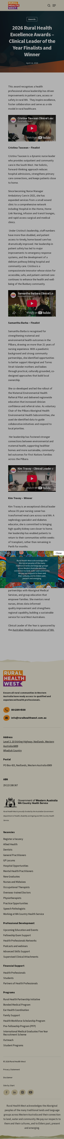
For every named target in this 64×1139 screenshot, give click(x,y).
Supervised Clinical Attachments (20, 956)
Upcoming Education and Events (20, 930)
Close (59, 553)
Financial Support (13, 965)
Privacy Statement (11, 1069)
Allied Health (10, 844)
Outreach (8, 1040)
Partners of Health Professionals (20, 983)
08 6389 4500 (18, 709)
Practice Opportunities (15, 903)
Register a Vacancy (13, 839)
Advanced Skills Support (16, 951)
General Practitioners (14, 855)
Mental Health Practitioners (18, 871)
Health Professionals (14, 972)
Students (8, 978)
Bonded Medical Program (16, 1004)
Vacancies (9, 832)
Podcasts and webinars (15, 946)
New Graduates (11, 876)
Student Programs (13, 1045)
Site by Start (8, 1085)
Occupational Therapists (16, 887)
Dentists (7, 849)
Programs (9, 992)
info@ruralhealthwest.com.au (28, 717)
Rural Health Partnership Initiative (21, 999)
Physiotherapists (12, 898)
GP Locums (9, 860)
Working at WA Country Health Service (23, 914)
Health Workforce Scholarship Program (24, 1020)
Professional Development (19, 923)
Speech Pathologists (14, 908)
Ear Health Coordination (16, 1010)
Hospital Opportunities (15, 865)
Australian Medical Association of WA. (33, 630)
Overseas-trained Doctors (17, 892)
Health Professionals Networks (19, 940)
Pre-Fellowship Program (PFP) (19, 1026)
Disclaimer (8, 1077)
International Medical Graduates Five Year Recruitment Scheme (25, 1033)
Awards (32, 19)
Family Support (11, 1015)
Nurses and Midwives (14, 882)
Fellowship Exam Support (17, 935)
